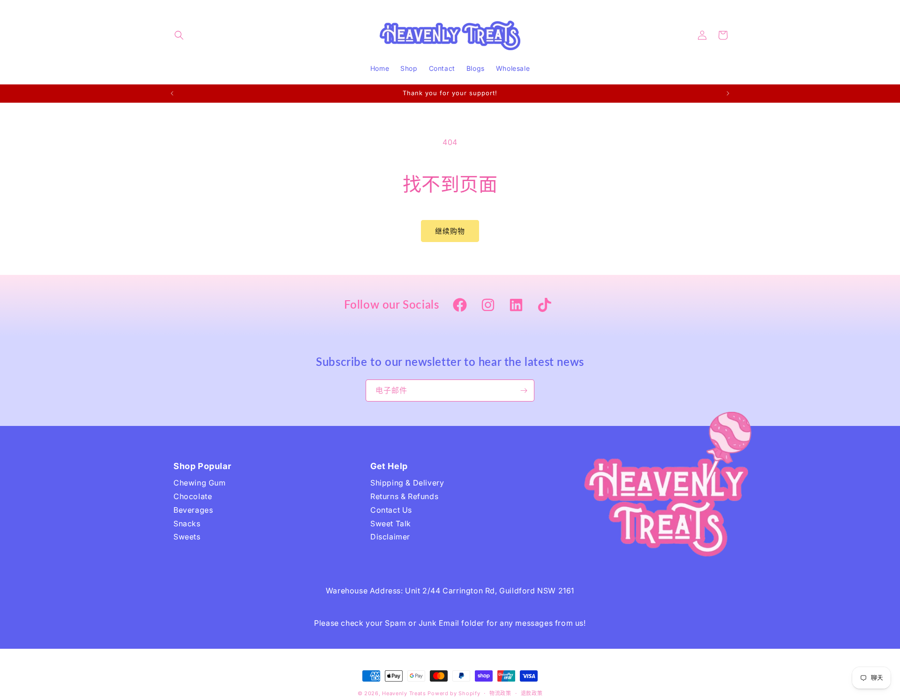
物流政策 (500, 693)
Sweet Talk (390, 523)
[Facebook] (460, 306)
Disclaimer (390, 536)
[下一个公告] (728, 93)
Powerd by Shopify (454, 693)
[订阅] (523, 390)
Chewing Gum (199, 482)
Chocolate (192, 496)
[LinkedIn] (516, 306)
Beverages (193, 510)
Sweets (187, 536)
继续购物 (450, 231)
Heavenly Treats (404, 693)
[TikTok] (544, 306)
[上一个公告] (172, 93)
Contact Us (391, 510)
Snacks (187, 523)
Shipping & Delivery (407, 482)
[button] (179, 35)
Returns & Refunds (404, 496)
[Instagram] (488, 306)
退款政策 (532, 693)
